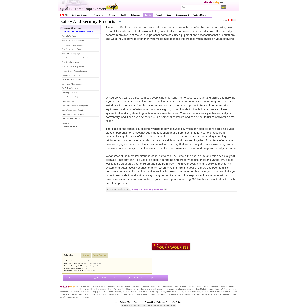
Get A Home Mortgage (70, 88)
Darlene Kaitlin (98, 263)
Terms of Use (150, 302)
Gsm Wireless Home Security (73, 110)
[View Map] (66, 15)
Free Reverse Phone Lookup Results (75, 58)
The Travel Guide (135, 294)
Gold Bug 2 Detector (69, 92)
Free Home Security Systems (72, 49)
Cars (169, 15)
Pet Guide (87, 294)
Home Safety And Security (73, 270)
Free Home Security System (72, 45)
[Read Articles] (230, 20)
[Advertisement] (132, 66)
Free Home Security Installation (73, 40)
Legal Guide (160, 292)
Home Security (70, 126)
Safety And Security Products (87, 21)
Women (112, 15)
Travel (159, 15)
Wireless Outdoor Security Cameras (78, 32)
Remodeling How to (227, 286)
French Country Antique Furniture (74, 71)
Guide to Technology (88, 278)
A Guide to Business (72, 278)
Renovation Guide (210, 286)
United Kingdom (207, 289)
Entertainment (182, 15)
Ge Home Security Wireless (72, 80)
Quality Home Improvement (224, 294)
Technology (99, 15)
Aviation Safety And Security (74, 261)
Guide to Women (103, 278)
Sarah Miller (90, 270)
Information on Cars (159, 278)
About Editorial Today (124, 302)
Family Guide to (130, 278)
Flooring (82, 289)
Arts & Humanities (67, 297)
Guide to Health (117, 278)
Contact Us (138, 302)
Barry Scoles (94, 266)
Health (123, 15)
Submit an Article (164, 302)
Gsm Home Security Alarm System (75, 106)
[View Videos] (234, 20)
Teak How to (197, 286)
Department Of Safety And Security (76, 263)
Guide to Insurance (192, 292)
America (227, 289)
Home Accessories (147, 286)
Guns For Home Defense (71, 119)
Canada (218, 289)
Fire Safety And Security (73, 268)
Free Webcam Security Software (73, 66)
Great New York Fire (69, 101)
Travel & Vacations (144, 278)
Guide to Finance (129, 292)
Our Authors (177, 302)
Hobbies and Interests (203, 294)
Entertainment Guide (169, 294)
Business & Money (80, 15)
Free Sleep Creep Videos (71, 62)
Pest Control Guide (164, 286)
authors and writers (136, 289)
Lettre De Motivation (174, 292)
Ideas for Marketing (146, 292)
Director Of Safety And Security (75, 266)
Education (135, 15)
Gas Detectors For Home (71, 75)
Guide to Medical (222, 292)
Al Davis (91, 261)
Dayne (87, 268)
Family (148, 15)
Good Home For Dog (70, 97)
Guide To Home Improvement (73, 114)
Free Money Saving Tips (71, 53)
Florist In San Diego (69, 36)
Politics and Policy (100, 294)
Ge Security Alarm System (71, 84)
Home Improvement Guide (101, 289)
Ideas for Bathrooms (182, 286)
